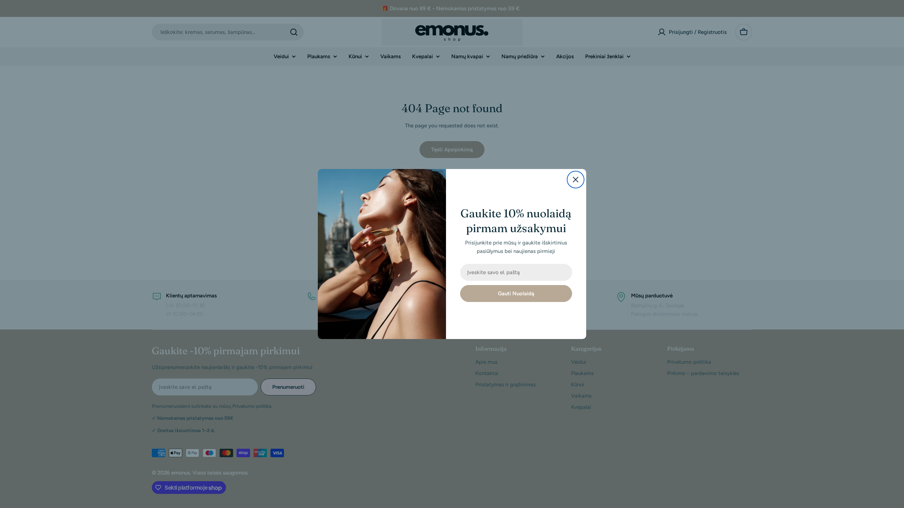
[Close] (576, 180)
